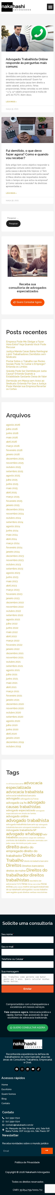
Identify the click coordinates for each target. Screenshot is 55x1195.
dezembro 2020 (15, 704)
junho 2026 (12, 433)
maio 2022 (12, 632)
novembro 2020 (15, 708)
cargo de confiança (36, 838)
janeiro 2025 (13, 505)
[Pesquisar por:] (20, 218)
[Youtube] (33, 1069)
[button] (50, 7)
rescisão (36, 889)
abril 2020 (11, 733)
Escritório (6, 1089)
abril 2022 (11, 636)
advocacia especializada (24, 785)
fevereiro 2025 (14, 501)
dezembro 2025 (15, 458)
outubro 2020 (13, 712)
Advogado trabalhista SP (21, 830)
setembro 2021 (14, 666)
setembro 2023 (14, 568)
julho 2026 (12, 429)
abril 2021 (11, 687)
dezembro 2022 (15, 602)
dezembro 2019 (15, 742)
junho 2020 (12, 729)
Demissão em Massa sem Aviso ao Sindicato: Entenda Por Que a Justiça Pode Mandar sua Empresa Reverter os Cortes (26, 384)
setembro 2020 (14, 716)
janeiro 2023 (13, 598)
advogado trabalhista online (34, 827)
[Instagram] (22, 1069)
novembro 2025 (15, 463)
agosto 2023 (13, 573)
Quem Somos (8, 1094)
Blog (3, 1098)
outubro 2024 (13, 518)
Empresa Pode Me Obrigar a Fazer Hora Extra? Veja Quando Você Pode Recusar (26, 344)
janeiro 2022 (13, 649)
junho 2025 (12, 484)
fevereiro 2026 (14, 450)
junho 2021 (12, 678)
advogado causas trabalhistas (25, 804)
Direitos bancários (33, 865)
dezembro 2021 (15, 653)
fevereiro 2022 (14, 644)
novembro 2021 (14, 657)
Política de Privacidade (27, 1162)
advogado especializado (20, 810)
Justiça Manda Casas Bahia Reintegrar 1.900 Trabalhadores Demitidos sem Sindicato (27, 354)
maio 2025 (12, 488)
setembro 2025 (14, 471)
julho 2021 (11, 674)
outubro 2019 (13, 746)
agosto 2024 (13, 526)
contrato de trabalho (16, 840)
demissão (31, 840)
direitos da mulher (16, 870)
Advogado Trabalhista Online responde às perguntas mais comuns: (27, 62)
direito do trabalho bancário (36, 861)
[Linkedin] (27, 1069)
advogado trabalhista (27, 820)
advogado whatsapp (24, 834)
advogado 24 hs (16, 802)
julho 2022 (11, 623)
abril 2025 (11, 492)
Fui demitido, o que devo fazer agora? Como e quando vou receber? (27, 154)
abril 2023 (11, 585)
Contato (5, 1103)
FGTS (19, 884)
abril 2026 (11, 441)
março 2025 (12, 496)
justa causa (17, 887)
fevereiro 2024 (14, 547)
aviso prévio (23, 838)
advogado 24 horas (29, 799)
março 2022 (12, 640)
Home (4, 1084)
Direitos (13, 865)
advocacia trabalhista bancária (21, 795)
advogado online (17, 816)
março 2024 (13, 543)
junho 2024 (12, 530)
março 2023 (12, 589)
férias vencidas (34, 884)
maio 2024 (12, 534)
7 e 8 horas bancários (14, 784)
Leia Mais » (11, 102)
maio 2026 (12, 437)
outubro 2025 (13, 467)
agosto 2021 (13, 670)
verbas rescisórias (38, 892)
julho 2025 (11, 479)
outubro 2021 (13, 661)
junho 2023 (12, 577)
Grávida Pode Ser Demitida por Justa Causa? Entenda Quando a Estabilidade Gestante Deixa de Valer (26, 374)
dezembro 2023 (15, 556)
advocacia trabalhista (24, 792)
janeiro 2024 (13, 551)
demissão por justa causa (26, 843)
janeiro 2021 (12, 699)
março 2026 (13, 446)
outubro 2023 (13, 564)
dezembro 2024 (15, 509)
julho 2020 (12, 725)
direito (12, 846)
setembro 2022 (14, 615)
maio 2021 (11, 683)
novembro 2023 (15, 560)
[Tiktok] (38, 1069)
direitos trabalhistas (25, 877)
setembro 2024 (14, 522)
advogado (13, 798)
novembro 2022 (15, 606)
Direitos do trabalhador (26, 873)
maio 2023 (12, 581)
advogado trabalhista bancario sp (22, 824)
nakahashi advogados (22, 889)
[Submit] (47, 1151)
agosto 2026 (13, 424)
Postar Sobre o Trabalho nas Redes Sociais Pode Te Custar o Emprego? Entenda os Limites (25, 364)
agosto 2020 (13, 721)
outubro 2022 (13, 611)
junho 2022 (12, 628)
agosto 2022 (13, 619)
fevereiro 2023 (14, 594)
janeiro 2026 (13, 454)
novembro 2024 (15, 513)
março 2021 (12, 691)
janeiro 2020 (13, 738)
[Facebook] (16, 1069)
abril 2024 (11, 539)
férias (24, 884)
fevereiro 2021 (14, 695)
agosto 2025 (13, 475)
